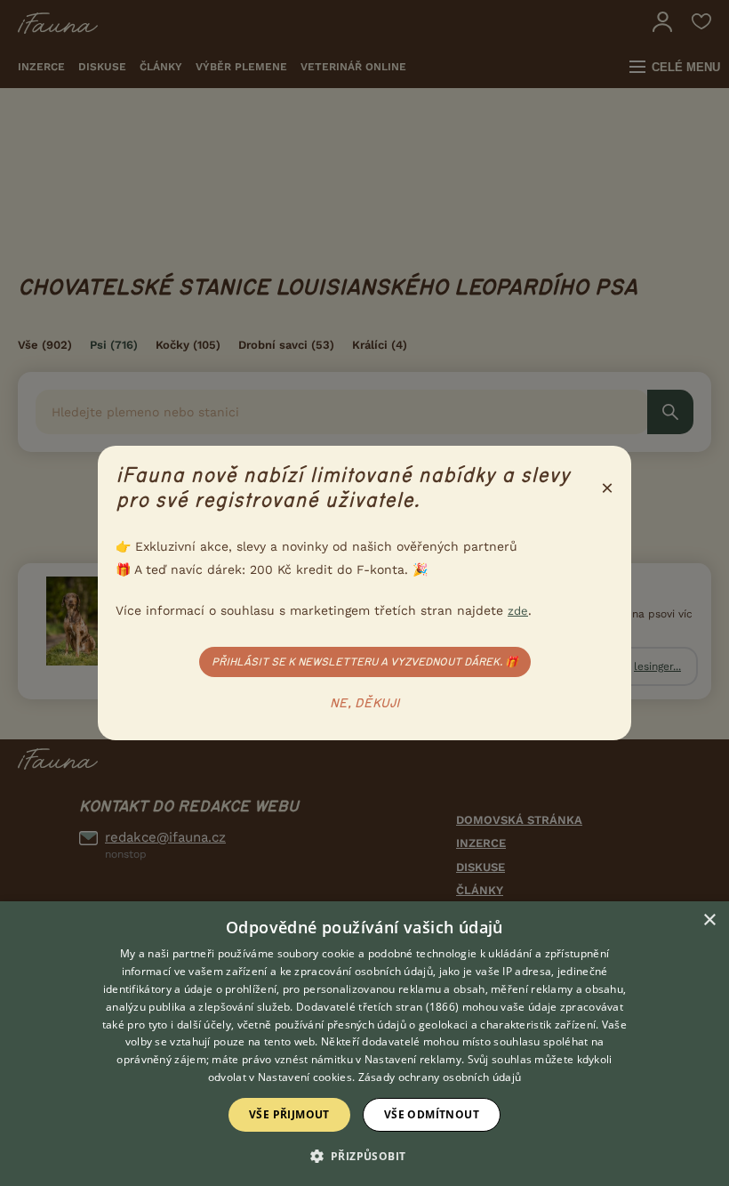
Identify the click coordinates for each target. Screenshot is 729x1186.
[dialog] (364, 1043)
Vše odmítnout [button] (431, 1114)
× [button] (709, 920)
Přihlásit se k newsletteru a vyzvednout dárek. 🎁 (365, 662)
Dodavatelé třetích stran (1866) (377, 1006)
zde (518, 610)
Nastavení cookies (305, 1077)
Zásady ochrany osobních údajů (440, 1077)
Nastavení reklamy (412, 1059)
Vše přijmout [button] (289, 1114)
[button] (365, 1155)
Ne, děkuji (365, 704)
